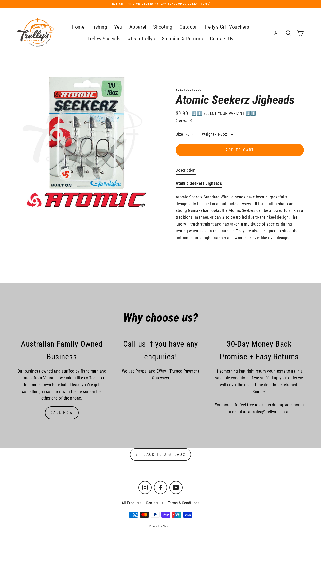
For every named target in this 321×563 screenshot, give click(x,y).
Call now (62, 412)
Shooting (162, 27)
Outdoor (188, 27)
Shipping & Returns (182, 39)
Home (78, 27)
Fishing (99, 27)
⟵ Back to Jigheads (160, 454)
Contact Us (222, 39)
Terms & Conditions (183, 503)
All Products (131, 503)
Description (186, 170)
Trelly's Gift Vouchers (226, 27)
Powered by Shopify (160, 526)
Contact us (154, 503)
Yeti (118, 27)
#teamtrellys (141, 39)
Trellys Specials (104, 39)
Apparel (137, 27)
